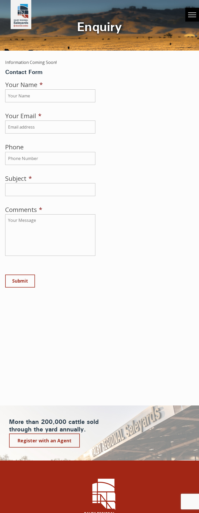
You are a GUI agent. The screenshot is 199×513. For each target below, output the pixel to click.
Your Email (23, 116)
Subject (18, 178)
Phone (14, 147)
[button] (192, 15)
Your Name (24, 85)
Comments (23, 209)
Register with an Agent (44, 440)
